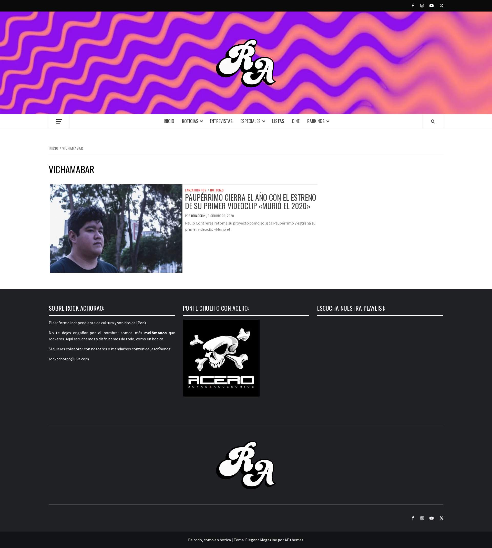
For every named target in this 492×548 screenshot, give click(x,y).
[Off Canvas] (59, 121)
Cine (296, 121)
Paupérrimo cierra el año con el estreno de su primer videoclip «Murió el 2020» (250, 201)
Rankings (316, 121)
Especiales (250, 121)
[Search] (433, 121)
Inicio (169, 121)
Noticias (190, 121)
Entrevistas (221, 121)
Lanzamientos (196, 190)
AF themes (294, 539)
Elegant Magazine (261, 539)
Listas (278, 121)
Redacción (198, 216)
